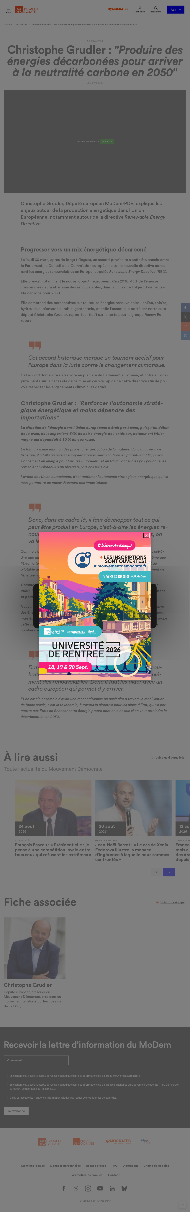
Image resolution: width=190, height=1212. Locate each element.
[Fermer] (146, 535)
